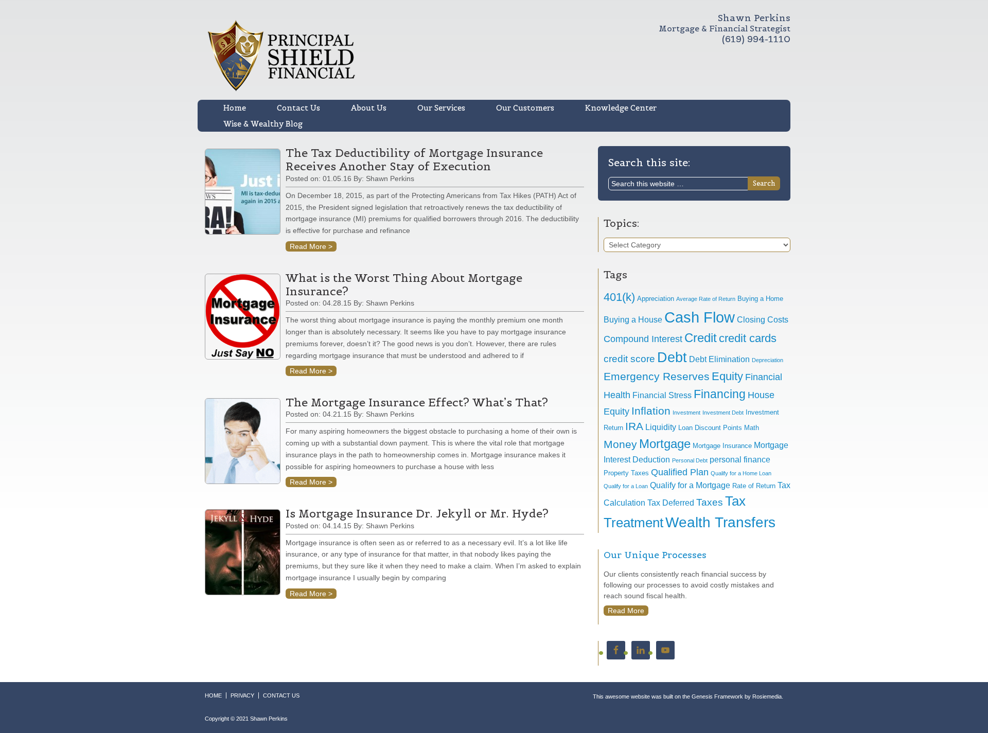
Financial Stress (662, 395)
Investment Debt (723, 412)
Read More (626, 610)
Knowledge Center (621, 108)
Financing (720, 394)
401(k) (619, 297)
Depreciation (767, 360)
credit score (629, 358)
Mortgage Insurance (722, 446)
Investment (686, 412)
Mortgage (665, 444)
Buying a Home (760, 298)
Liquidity (660, 427)
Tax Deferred (670, 502)
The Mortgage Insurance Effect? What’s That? (417, 402)
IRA (634, 426)
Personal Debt (690, 460)
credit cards (748, 338)
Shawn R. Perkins (401, 56)
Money (620, 444)
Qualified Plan (680, 472)
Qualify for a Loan (626, 486)
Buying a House (633, 319)
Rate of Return (753, 486)
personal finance (740, 459)
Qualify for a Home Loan (741, 473)
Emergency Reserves (657, 376)
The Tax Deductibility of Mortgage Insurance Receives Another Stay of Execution (414, 159)
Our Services (441, 108)
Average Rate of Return (705, 299)
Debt (672, 357)
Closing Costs (762, 319)
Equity (727, 376)
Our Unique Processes (655, 555)
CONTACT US (281, 695)
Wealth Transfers (720, 522)
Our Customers (525, 108)
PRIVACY (242, 695)
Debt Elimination (719, 359)
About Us (368, 108)
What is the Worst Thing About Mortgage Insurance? (404, 284)
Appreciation (655, 298)
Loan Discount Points (710, 428)
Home (234, 108)
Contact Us (298, 108)
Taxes (709, 502)
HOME (213, 695)
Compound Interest (643, 339)
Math (751, 428)
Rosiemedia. (767, 696)
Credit (700, 338)
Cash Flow (699, 317)
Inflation (651, 411)
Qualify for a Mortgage (690, 485)
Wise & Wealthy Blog (263, 124)
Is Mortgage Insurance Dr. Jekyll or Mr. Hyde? (417, 513)
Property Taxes (626, 473)
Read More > (311, 246)
